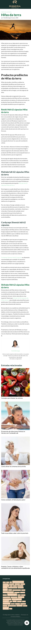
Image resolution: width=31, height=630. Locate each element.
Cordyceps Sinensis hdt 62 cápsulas (11, 257)
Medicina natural (6, 12)
